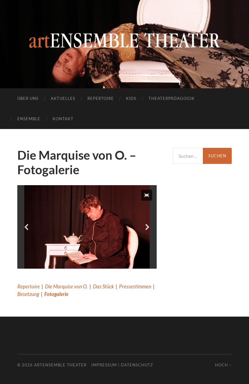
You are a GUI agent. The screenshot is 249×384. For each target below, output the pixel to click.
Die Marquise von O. (66, 286)
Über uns (28, 98)
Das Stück (103, 286)
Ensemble (28, 118)
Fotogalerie (56, 294)
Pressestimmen (135, 286)
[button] (146, 195)
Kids (131, 98)
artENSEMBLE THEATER (60, 364)
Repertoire (100, 98)
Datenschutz (137, 364)
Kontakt (63, 118)
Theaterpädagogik (171, 98)
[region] (86, 227)
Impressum (104, 364)
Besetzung (28, 294)
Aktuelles (63, 98)
